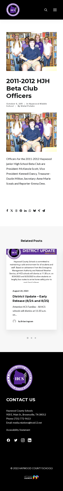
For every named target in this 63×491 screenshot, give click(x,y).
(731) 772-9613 (22, 418)
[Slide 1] (28, 338)
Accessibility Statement (18, 429)
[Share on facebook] (7, 211)
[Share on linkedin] (25, 211)
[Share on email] (43, 211)
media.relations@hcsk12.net (27, 422)
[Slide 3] (35, 338)
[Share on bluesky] (34, 211)
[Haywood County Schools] (13, 9)
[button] (55, 10)
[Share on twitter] (12, 211)
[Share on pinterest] (21, 211)
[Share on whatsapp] (30, 211)
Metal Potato (28, 106)
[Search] (44, 9)
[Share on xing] (39, 211)
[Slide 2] (31, 338)
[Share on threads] (16, 211)
